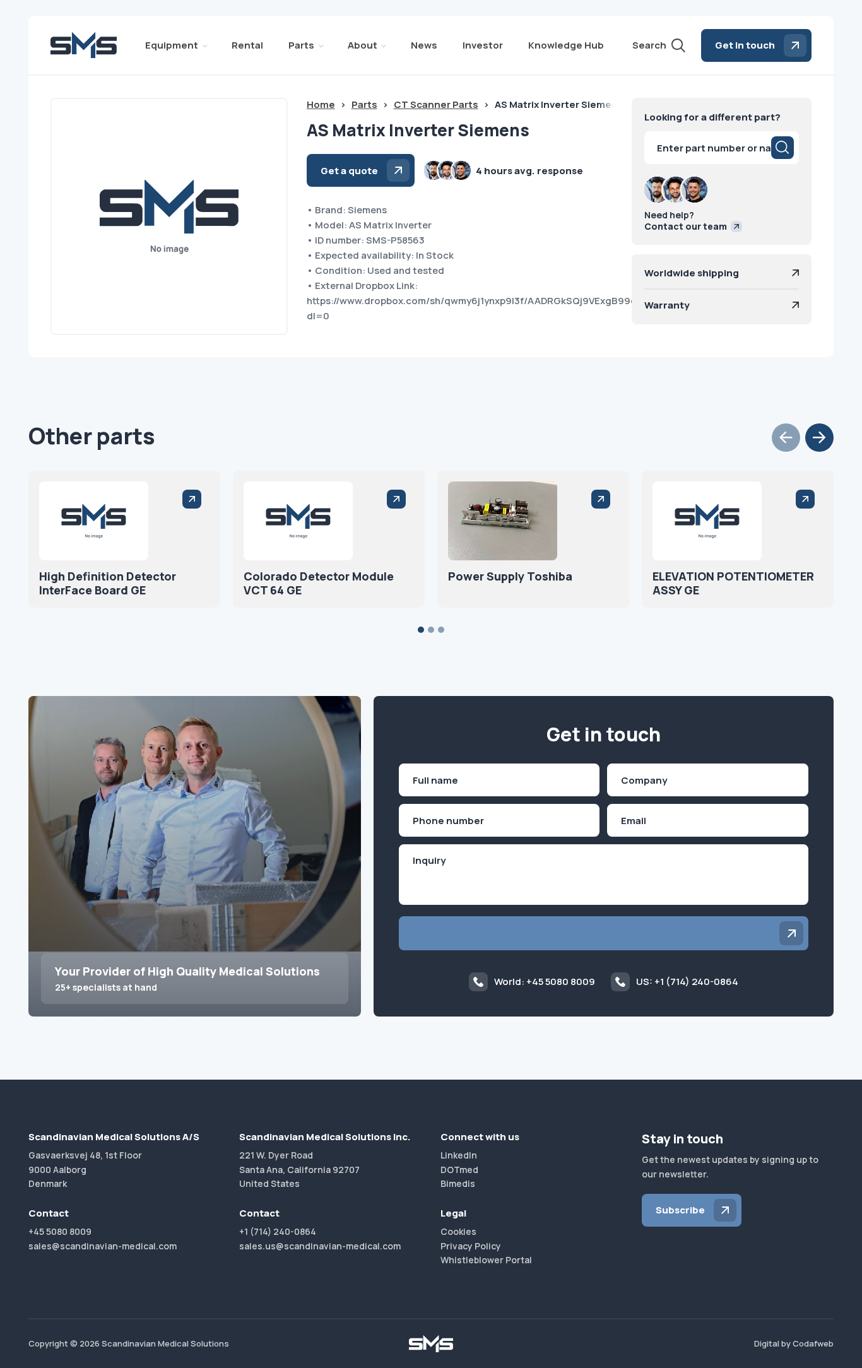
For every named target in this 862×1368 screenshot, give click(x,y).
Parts (301, 45)
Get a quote (349, 170)
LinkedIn (458, 1155)
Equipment (171, 45)
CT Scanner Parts (436, 104)
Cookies (458, 1231)
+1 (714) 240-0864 (277, 1231)
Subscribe (680, 1210)
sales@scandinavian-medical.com (102, 1246)
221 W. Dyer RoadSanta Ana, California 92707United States (299, 1169)
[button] (786, 437)
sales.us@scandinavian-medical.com (320, 1246)
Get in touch (745, 45)
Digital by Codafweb (794, 1343)
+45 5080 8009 (60, 1231)
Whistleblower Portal (486, 1260)
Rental (247, 45)
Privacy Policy (470, 1246)
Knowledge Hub (566, 45)
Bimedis (457, 1183)
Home (321, 104)
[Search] (782, 147)
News (424, 45)
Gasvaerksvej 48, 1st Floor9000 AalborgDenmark (85, 1169)
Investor (483, 45)
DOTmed (459, 1170)
